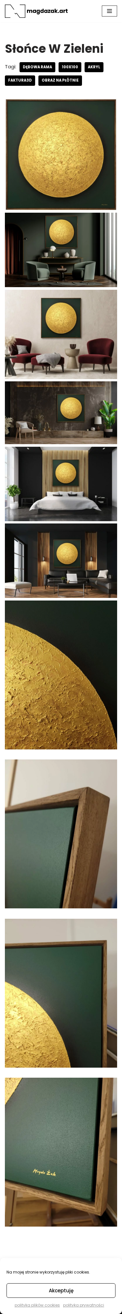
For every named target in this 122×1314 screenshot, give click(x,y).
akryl (94, 67)
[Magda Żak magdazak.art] (37, 11)
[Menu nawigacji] (109, 11)
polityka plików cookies (37, 1305)
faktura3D (20, 80)
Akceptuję (61, 1290)
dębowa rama (37, 67)
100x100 (70, 67)
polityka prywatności (83, 1305)
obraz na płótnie (60, 80)
